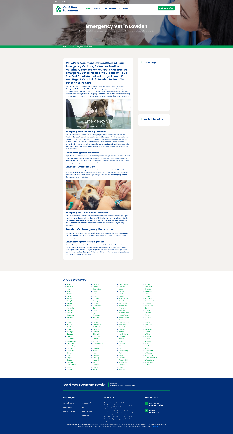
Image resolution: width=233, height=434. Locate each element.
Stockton (148, 303)
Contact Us (123, 8)
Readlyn (121, 367)
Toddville (148, 317)
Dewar (95, 291)
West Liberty (149, 360)
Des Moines (97, 289)
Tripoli (147, 322)
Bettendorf (70, 315)
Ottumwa (122, 346)
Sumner (148, 310)
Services (97, 8)
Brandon (70, 322)
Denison (96, 284)
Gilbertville (96, 334)
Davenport (70, 369)
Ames (69, 296)
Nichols (121, 332)
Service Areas (110, 8)
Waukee (148, 346)
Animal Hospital (68, 403)
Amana (69, 294)
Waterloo (148, 341)
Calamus (70, 334)
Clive (68, 355)
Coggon (69, 358)
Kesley (95, 369)
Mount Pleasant (124, 315)
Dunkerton (97, 306)
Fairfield (95, 322)
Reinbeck (122, 369)
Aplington (70, 301)
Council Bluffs (71, 365)
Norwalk (122, 336)
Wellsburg (148, 353)
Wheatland (149, 362)
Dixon (95, 296)
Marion (121, 296)
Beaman (70, 310)
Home (88, 8)
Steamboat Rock (150, 301)
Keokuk (95, 367)
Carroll (69, 336)
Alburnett (70, 287)
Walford (148, 336)
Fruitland (96, 332)
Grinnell (95, 341)
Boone (69, 320)
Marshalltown (124, 299)
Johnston (96, 365)
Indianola (96, 355)
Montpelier (123, 306)
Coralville (70, 362)
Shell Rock (148, 287)
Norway (121, 339)
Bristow (69, 325)
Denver (95, 287)
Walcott (147, 334)
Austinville (70, 308)
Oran (121, 341)
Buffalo (69, 329)
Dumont (96, 303)
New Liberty (123, 325)
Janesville (96, 360)
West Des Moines (151, 358)
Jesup (95, 362)
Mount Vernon (124, 317)
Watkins (148, 343)
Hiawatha (96, 348)
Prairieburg (123, 362)
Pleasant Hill (123, 360)
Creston (69, 367)
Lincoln (121, 289)
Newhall (122, 327)
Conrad (69, 360)
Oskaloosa (122, 343)
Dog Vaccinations (69, 411)
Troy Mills (148, 325)
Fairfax (95, 320)
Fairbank (96, 317)
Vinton (147, 332)
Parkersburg (123, 351)
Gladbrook (96, 336)
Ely (94, 313)
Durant (95, 308)
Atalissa (69, 303)
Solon (147, 294)
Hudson (95, 353)
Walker (147, 339)
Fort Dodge (97, 325)
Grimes (95, 339)
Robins (147, 284)
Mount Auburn (124, 313)
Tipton (147, 315)
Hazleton (96, 346)
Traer (147, 320)
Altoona (69, 291)
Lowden (71, 47)
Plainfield (122, 358)
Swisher (148, 313)
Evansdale (96, 315)
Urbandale (148, 329)
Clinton (69, 353)
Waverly (148, 348)
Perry (121, 355)
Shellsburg (149, 289)
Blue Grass (70, 317)
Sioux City (148, 291)
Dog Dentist (67, 407)
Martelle (122, 301)
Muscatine (122, 320)
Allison (69, 289)
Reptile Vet (85, 416)
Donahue (96, 299)
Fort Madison (97, 327)
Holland (95, 351)
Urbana (147, 327)
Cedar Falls (70, 339)
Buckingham (71, 327)
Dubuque (96, 301)
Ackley (69, 284)
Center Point (71, 343)
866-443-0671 (60, 2)
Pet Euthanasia (86, 411)
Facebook (155, 426)
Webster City (149, 351)
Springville (148, 299)
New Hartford (124, 322)
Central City (71, 346)
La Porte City (123, 284)
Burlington (70, 332)
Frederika (96, 329)
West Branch (149, 355)
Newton (122, 329)
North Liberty (123, 334)
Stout (147, 308)
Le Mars (122, 287)
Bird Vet (84, 407)
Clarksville (70, 351)
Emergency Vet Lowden (84, 47)
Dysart (95, 310)
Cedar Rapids (71, 341)
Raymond (122, 365)
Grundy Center (98, 343)
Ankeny (69, 299)
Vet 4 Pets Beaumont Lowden (85, 384)
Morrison (122, 308)
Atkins (69, 306)
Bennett (69, 313)
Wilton (147, 365)
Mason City (123, 303)
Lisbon (121, 291)
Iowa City (96, 358)
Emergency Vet (86, 403)
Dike (94, 294)
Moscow (122, 310)
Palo (120, 348)
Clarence (70, 348)
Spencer (148, 296)
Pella (120, 353)
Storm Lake (149, 306)
